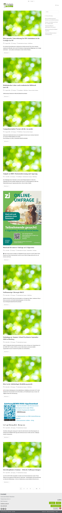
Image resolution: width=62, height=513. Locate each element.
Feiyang (14, 43)
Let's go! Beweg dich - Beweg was (14, 425)
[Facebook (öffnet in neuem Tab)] (28, 1)
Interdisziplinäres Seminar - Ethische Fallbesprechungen (21, 470)
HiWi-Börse (30, 43)
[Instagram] (3, 509)
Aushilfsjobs (20, 90)
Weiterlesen (7, 52)
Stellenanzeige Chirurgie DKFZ (13, 292)
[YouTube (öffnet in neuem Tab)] (32, 1)
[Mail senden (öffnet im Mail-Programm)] (33, 1)
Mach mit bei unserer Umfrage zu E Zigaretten (18, 247)
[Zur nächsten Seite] (40, 488)
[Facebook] (1, 509)
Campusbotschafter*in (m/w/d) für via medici (18, 129)
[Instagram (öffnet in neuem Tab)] (30, 1)
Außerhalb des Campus (22, 43)
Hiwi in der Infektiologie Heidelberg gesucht (17, 384)
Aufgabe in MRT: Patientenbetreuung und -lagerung (20, 174)
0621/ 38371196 (4, 505)
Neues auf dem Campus (33, 90)
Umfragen (35, 250)
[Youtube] (5, 509)
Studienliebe (29, 250)
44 (36, 488)
